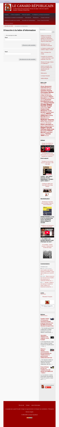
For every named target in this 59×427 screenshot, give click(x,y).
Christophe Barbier (47, 92)
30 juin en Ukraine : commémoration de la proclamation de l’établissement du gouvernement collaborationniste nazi (46, 353)
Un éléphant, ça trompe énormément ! (41, 14)
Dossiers (7, 14)
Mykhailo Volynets (47, 120)
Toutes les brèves (44, 315)
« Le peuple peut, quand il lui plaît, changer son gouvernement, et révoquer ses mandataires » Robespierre (29, 409)
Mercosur (47, 118)
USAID (47, 132)
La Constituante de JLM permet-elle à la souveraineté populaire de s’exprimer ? (47, 155)
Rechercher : (43, 29)
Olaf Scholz (48, 123)
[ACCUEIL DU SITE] (29, 7)
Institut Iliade (44, 107)
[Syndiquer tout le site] (29, 417)
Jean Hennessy (45, 109)
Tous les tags (43, 83)
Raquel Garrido (46, 127)
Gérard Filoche (49, 103)
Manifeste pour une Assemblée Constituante (46, 45)
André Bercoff (45, 87)
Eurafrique (48, 99)
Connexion (7, 1)
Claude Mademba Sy (46, 93)
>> (53, 31)
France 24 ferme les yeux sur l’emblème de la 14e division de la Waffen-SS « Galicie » (47, 369)
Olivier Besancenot (46, 86)
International (28, 17)
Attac (50, 87)
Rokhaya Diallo (46, 129)
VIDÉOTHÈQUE (44, 78)
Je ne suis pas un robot (11, 35)
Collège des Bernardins (46, 95)
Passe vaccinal (46, 124)
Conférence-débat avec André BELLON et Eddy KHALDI (47, 185)
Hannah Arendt (46, 106)
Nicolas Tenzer (44, 121)
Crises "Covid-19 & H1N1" (43, 20)
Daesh (42, 96)
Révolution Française (47, 296)
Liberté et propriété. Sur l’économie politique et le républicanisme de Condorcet (46, 68)
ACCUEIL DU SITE (9, 26)
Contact (27, 405)
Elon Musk (48, 98)
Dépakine (46, 96)
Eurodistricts (45, 101)
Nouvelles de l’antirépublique (28, 20)
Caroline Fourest (46, 90)
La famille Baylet (50, 112)
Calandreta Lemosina (46, 89)
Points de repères (26, 14)
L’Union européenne (15, 14)
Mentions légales (29, 411)
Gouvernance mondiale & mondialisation (14, 17)
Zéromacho (47, 135)
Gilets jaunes (44, 73)
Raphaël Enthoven (49, 126)
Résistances (36, 17)
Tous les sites (43, 294)
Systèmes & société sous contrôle (12, 20)
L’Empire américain (45, 17)
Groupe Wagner (46, 104)
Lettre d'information (35, 405)
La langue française (45, 75)
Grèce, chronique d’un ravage (46, 53)
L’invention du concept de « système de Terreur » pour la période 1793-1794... (47, 58)
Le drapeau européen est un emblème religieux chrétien (47, 49)
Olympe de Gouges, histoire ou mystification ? (47, 62)
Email (6, 37)
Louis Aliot (43, 113)
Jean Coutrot (46, 108)
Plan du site (21, 405)
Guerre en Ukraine (9, 23)
